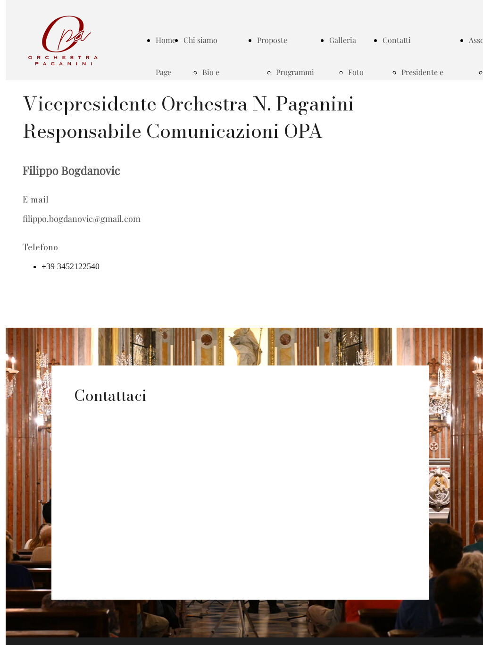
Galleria (342, 40)
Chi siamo (200, 40)
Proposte (272, 40)
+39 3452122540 (71, 266)
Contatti (397, 40)
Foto (356, 72)
